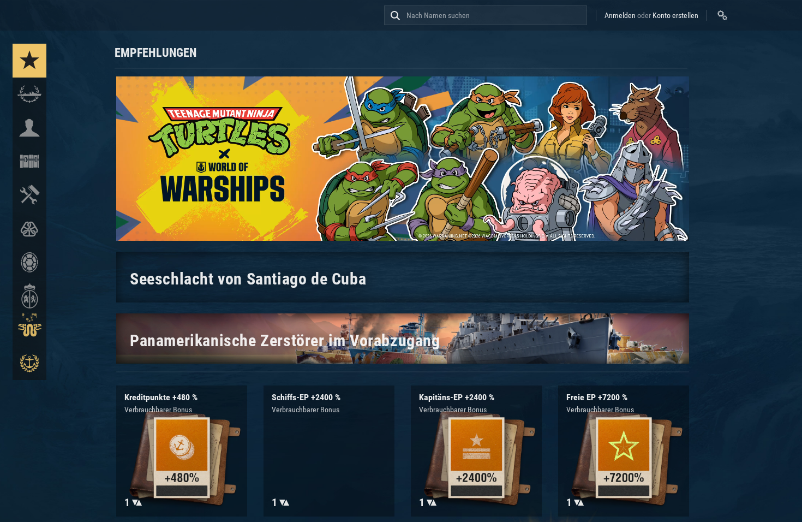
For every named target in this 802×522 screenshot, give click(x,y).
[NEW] (29, 61)
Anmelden (620, 15)
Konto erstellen (675, 15)
